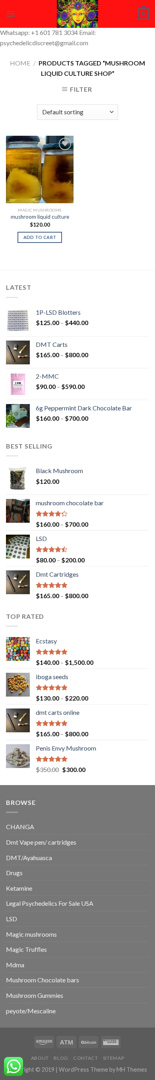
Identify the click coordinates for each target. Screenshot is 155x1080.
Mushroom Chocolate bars (42, 980)
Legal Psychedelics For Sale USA (49, 903)
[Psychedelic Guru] (77, 14)
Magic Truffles (26, 949)
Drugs (14, 872)
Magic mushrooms (31, 934)
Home (20, 63)
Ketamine (19, 888)
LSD (11, 918)
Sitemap (113, 1058)
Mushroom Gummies (34, 995)
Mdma (15, 964)
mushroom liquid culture (40, 217)
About (40, 1058)
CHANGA (20, 826)
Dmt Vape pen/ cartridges (41, 842)
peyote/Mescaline (31, 1011)
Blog (61, 1058)
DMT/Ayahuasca (29, 857)
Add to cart (39, 237)
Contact (85, 1058)
